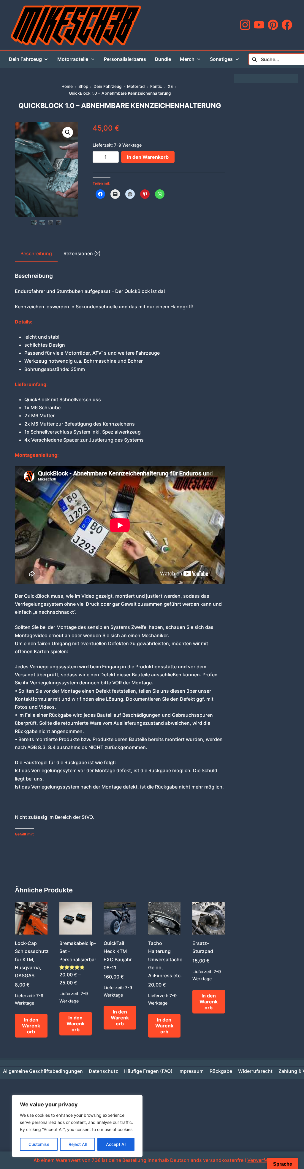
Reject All (78, 1144)
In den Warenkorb (148, 157)
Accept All (116, 1144)
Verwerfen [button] (259, 1160)
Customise (38, 1144)
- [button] (95, 157)
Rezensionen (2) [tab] (82, 253)
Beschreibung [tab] (36, 253)
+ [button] (116, 157)
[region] (77, 1126)
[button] (67, 132)
